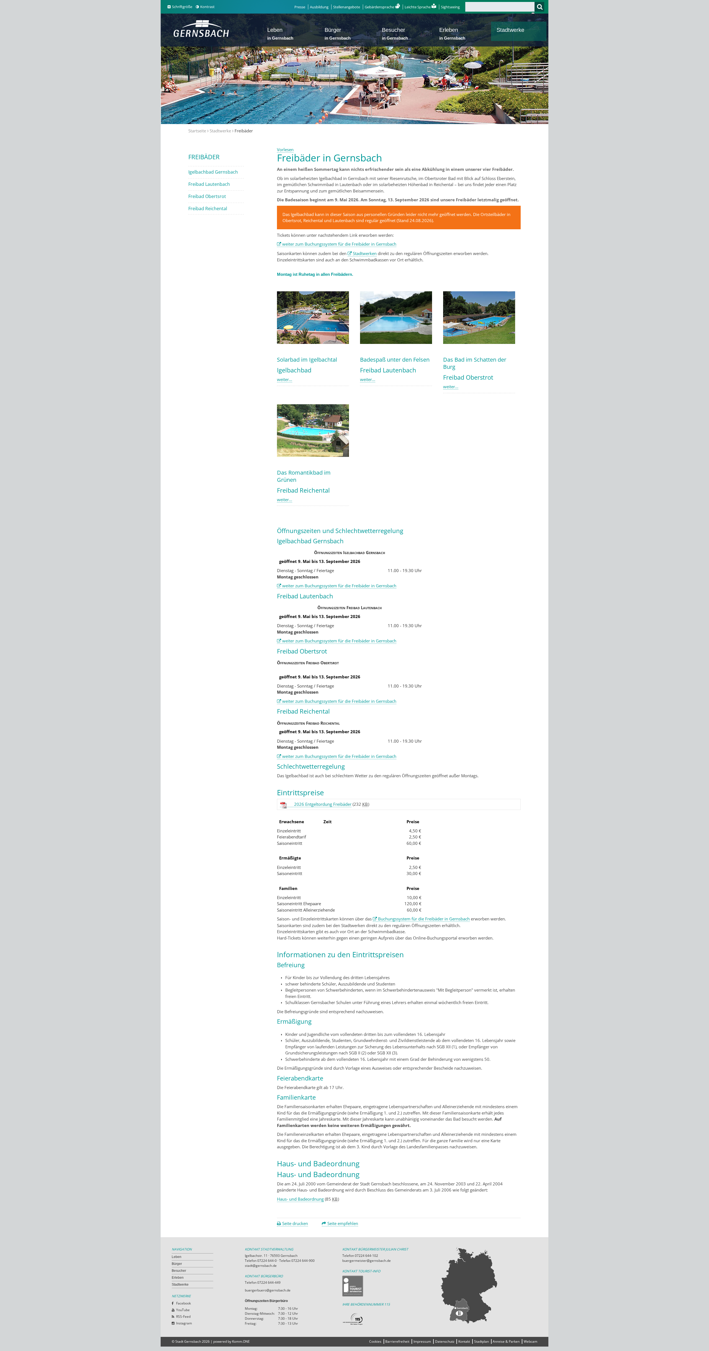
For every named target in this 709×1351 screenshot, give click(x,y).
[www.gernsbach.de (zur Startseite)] (202, 36)
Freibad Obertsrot (207, 196)
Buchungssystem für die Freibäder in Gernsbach (424, 919)
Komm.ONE (241, 1341)
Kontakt (464, 1341)
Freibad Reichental (207, 208)
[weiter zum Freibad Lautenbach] (396, 342)
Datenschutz (444, 1341)
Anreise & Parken (506, 1341)
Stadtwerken (365, 253)
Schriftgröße (182, 6)
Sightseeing (450, 6)
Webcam (530, 1341)
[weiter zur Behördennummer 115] (391, 1319)
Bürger (338, 33)
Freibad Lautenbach (209, 184)
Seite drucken (295, 1223)
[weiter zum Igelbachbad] (313, 342)
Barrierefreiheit (397, 1341)
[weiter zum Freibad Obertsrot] (479, 342)
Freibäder (204, 156)
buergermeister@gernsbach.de (366, 1260)
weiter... (284, 379)
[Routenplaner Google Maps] (488, 1285)
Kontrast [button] (207, 6)
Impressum (422, 1341)
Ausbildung (319, 6)
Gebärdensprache (380, 6)
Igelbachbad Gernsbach (213, 172)
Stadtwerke (510, 30)
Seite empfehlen (342, 1223)
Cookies (375, 1341)
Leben (280, 33)
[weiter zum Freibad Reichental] (313, 455)
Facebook (183, 1303)
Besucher (395, 33)
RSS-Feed (183, 1316)
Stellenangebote (346, 6)
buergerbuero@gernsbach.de (268, 1290)
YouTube (183, 1310)
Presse (299, 6)
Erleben (452, 33)
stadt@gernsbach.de (261, 1265)
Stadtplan (481, 1341)
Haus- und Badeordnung (300, 1199)
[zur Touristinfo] (391, 1286)
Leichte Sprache (418, 6)
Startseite (197, 130)
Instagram (184, 1323)
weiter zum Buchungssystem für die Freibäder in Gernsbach (339, 244)
